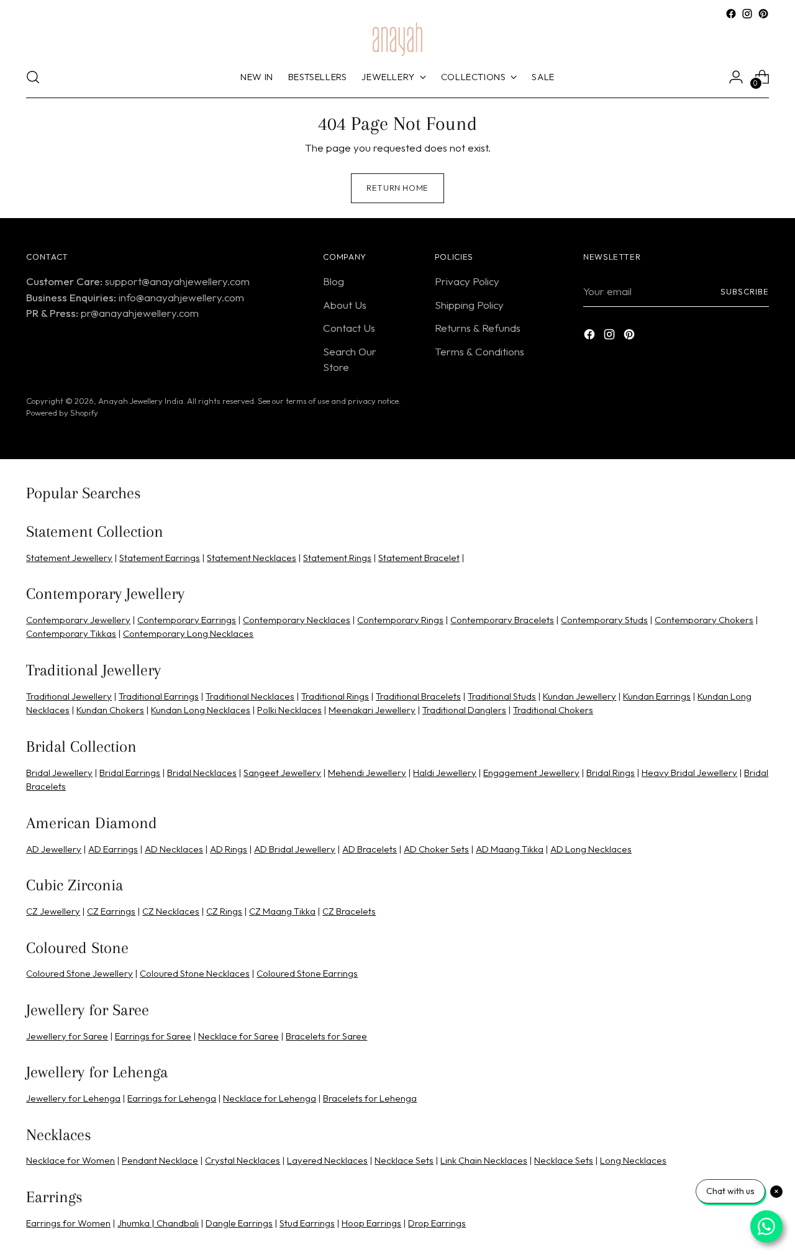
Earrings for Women (68, 1223)
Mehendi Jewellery (367, 772)
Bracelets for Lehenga (370, 1098)
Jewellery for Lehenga (73, 1098)
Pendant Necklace (160, 1160)
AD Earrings (113, 849)
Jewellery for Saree (67, 1036)
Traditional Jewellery (69, 696)
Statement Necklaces (251, 558)
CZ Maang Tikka (282, 911)
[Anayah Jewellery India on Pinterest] (763, 13)
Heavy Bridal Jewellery (689, 772)
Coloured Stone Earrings (307, 973)
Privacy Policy (467, 281)
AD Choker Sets (436, 849)
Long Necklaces (633, 1160)
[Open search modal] (32, 77)
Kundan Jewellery (579, 696)
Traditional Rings (335, 696)
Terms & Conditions (479, 351)
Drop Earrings (437, 1223)
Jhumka (133, 1223)
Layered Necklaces (327, 1160)
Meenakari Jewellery (372, 710)
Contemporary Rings (400, 620)
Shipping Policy (469, 304)
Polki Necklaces (289, 710)
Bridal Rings (610, 772)
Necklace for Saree (238, 1036)
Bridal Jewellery (59, 772)
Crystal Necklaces (242, 1160)
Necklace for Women (70, 1160)
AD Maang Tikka (509, 849)
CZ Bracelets (349, 911)
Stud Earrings (307, 1223)
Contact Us (349, 327)
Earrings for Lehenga (171, 1098)
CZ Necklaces (170, 911)
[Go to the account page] (736, 77)
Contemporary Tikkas (71, 633)
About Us (344, 304)
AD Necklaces (174, 849)
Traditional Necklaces (250, 696)
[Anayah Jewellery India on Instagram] (747, 13)
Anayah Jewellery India (140, 401)
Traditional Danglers (464, 710)
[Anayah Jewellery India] (397, 39)
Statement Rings (337, 558)
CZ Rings (224, 911)
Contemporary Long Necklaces (188, 633)
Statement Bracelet (419, 558)
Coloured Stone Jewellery (79, 973)
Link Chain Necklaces (483, 1160)
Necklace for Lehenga (269, 1098)
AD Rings (228, 849)
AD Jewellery (53, 849)
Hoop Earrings (371, 1223)
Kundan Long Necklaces (200, 710)
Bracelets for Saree (326, 1036)
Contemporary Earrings (186, 620)
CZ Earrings (111, 911)
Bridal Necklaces (202, 772)
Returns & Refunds (477, 327)
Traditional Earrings (159, 696)
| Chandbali (174, 1223)
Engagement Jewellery (531, 772)
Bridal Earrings (129, 772)
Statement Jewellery (69, 558)
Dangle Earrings (239, 1223)
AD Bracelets (369, 849)
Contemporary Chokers (704, 620)
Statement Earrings (159, 558)
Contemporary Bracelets (502, 620)
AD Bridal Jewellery (294, 849)
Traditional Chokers (553, 710)
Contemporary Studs (604, 620)
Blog (333, 281)
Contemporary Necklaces (296, 620)
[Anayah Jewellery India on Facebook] (731, 13)
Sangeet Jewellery (282, 772)
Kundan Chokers (110, 710)
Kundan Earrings (657, 696)
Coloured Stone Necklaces (195, 973)
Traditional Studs (502, 696)
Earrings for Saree (153, 1036)
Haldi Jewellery (444, 772)
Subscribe (744, 291)
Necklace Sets (404, 1160)
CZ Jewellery (53, 911)
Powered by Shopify (62, 413)
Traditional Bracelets (418, 696)
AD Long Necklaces (591, 849)
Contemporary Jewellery (78, 620)
